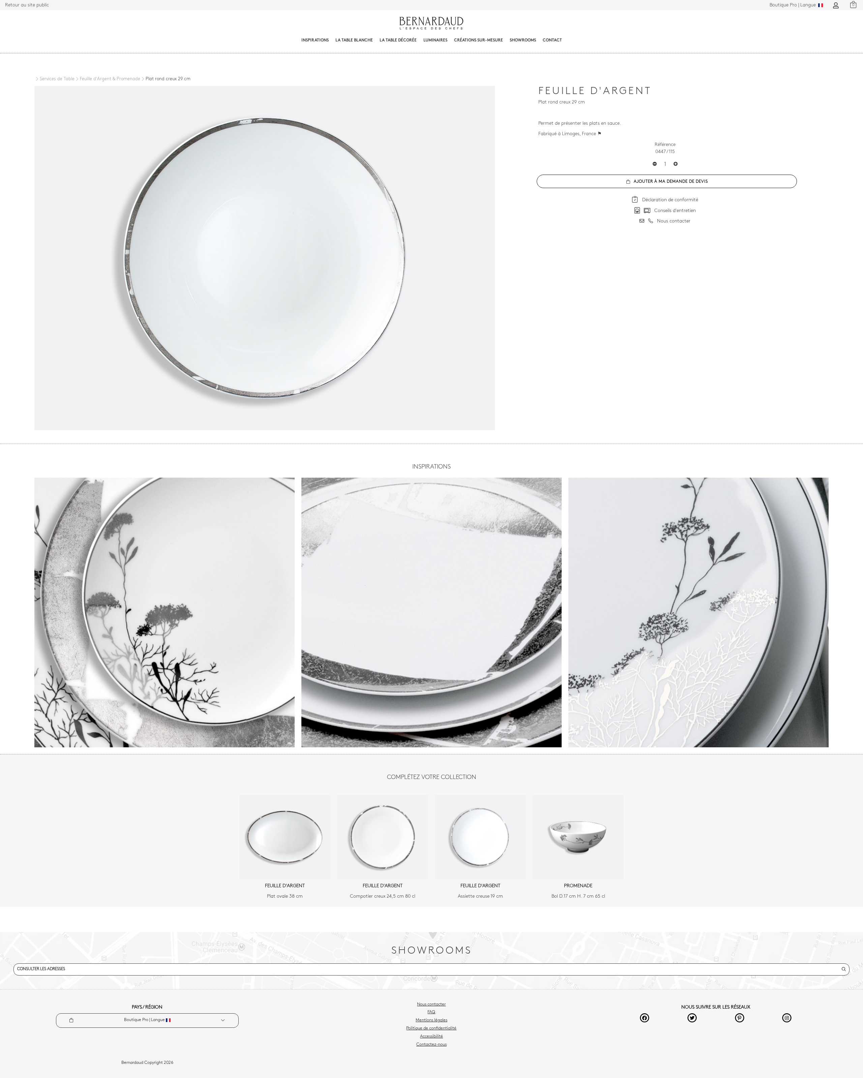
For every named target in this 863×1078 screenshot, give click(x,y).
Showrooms (523, 40)
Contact (552, 40)
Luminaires (435, 40)
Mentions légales (431, 1020)
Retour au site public (27, 5)
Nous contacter (431, 1004)
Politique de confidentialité (431, 1028)
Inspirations (315, 40)
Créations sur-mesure (478, 40)
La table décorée (398, 40)
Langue (793, 5)
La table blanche (354, 40)
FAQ (431, 1012)
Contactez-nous (431, 1045)
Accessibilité (431, 1037)
